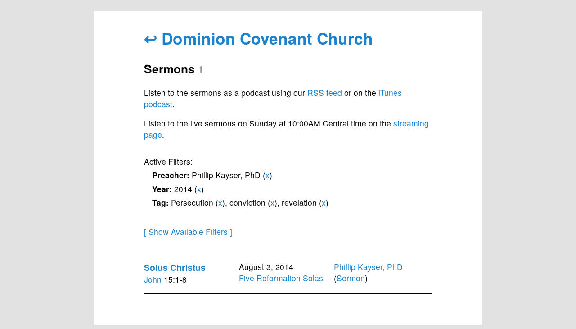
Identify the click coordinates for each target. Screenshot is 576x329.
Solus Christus (175, 267)
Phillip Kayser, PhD (368, 266)
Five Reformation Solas (281, 278)
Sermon (351, 278)
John (153, 279)
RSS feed (324, 92)
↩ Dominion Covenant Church (258, 38)
